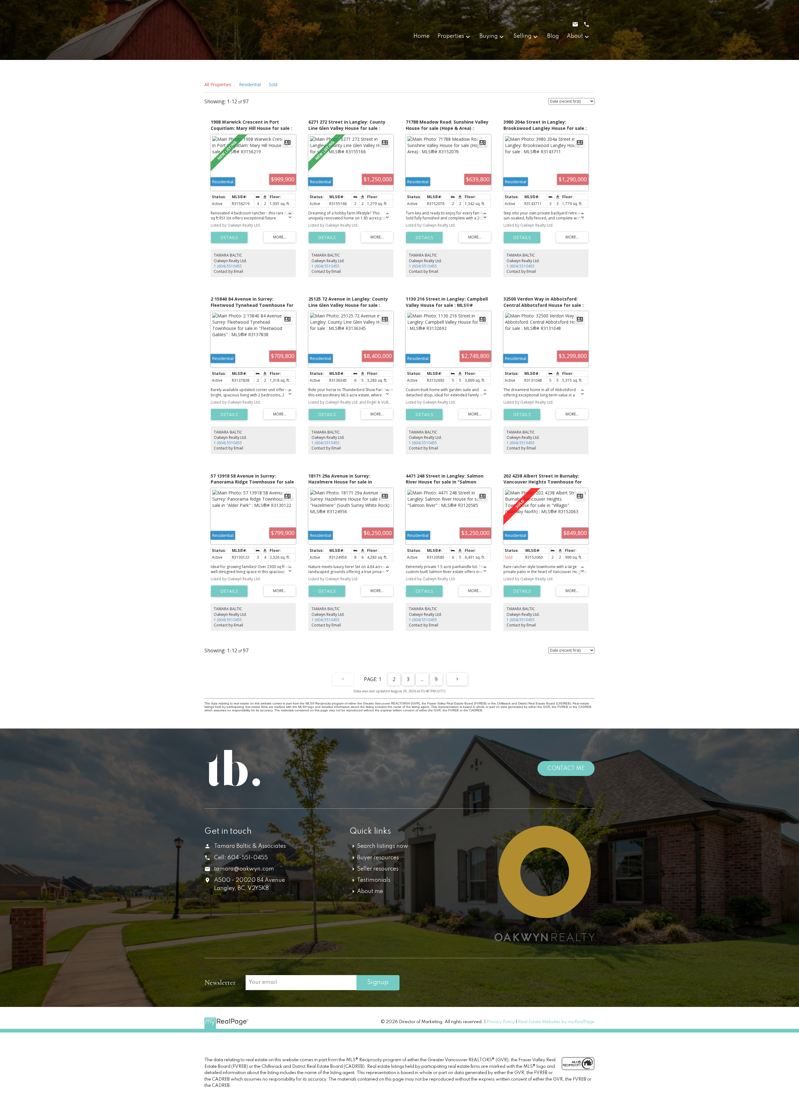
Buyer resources (378, 858)
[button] (535, 983)
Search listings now (382, 846)
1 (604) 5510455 (228, 266)
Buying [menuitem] (488, 36)
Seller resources (378, 869)
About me (370, 891)
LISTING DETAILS (229, 237)
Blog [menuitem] (553, 36)
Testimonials (373, 880)
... (422, 679)
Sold (273, 84)
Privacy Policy (501, 1022)
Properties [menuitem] (451, 36)
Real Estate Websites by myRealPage (556, 1022)
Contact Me (566, 768)
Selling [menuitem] (522, 36)
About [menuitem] (575, 36)
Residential (250, 84)
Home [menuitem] (421, 36)
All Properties (217, 84)
